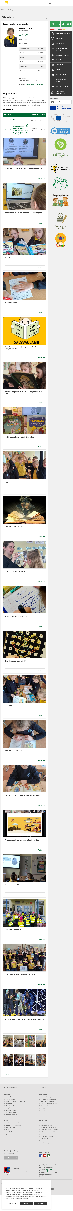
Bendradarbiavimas (11, 1112)
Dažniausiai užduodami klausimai (50, 1132)
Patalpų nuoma (45, 1108)
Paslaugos (11, 10)
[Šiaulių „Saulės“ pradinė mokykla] (6, 2)
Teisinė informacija (46, 1140)
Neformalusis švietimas (47, 1101)
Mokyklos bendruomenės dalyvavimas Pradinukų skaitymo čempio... (22, 348)
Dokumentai (60, 43)
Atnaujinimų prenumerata (60, 92)
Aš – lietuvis (9, 706)
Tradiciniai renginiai (11, 1110)
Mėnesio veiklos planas (61, 49)
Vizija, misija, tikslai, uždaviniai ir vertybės (17, 1101)
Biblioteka (59, 60)
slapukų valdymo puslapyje (20, 1198)
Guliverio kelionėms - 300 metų (16, 616)
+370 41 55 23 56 (49, 1169)
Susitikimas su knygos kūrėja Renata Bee (19, 437)
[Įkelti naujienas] (19, 3)
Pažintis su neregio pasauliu (15, 571)
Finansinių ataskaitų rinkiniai (13, 1125)
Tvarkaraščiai (12, 1087)
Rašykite (8, 1157)
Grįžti (7, 1074)
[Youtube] (44, 1155)
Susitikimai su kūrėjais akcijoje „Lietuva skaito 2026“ (23, 168)
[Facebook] (40, 1155)
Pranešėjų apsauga (46, 1134)
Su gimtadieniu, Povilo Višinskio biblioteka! (20, 974)
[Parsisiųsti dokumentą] (5, 120)
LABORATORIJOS (61, 74)
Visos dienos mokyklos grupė (49, 1099)
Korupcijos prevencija (47, 1136)
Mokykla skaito (10, 258)
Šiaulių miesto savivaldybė (21, 1171)
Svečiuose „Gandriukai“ (13, 930)
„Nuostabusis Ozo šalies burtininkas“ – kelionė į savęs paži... (24, 213)
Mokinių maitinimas (62, 55)
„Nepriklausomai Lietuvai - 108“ (16, 661)
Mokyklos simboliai (11, 1106)
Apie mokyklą (9, 1097)
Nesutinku (26, 1203)
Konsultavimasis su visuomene (49, 1129)
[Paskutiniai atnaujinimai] (35, 3)
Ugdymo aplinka (10, 1099)
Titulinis (3, 10)
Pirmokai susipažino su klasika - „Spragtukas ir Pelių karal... (23, 393)
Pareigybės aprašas (28, 35)
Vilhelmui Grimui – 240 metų (14, 527)
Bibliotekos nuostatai (19, 120)
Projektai (59, 38)
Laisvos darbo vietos (61, 80)
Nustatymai (12, 1203)
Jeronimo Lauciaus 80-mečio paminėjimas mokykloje (23, 795)
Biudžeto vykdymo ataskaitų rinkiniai (16, 1123)
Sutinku (40, 1203)
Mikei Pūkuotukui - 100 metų (15, 750)
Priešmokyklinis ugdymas (48, 1097)
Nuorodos (43, 1123)
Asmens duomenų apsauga (48, 1127)
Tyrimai (58, 70)
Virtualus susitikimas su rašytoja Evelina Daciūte (22, 840)
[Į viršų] (52, 1189)
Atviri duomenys (45, 1143)
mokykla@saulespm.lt (48, 1171)
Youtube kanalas (62, 86)
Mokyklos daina (10, 1108)
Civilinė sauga (44, 1138)
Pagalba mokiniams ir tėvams (49, 1103)
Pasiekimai (59, 65)
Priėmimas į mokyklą (63, 33)
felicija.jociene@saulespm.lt (34, 85)
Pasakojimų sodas (11, 303)
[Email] (48, 1155)
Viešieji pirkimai (10, 1132)
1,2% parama (9, 1134)
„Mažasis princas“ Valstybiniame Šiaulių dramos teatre (24, 1019)
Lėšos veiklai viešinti (11, 1127)
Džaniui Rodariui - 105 (12, 885)
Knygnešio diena (10, 482)
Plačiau (40, 178)
